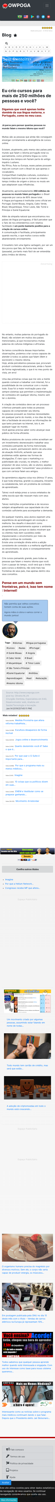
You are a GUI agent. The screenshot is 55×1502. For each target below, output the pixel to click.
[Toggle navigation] (47, 5)
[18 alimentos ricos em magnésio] (27, 1247)
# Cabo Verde (14, 658)
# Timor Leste (33, 663)
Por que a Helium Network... (19, 883)
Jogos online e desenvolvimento (31, 739)
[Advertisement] (27, 294)
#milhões (33, 673)
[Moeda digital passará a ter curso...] (27, 1087)
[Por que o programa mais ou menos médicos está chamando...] (27, 1394)
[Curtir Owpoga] (38, 16)
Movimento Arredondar (27, 801)
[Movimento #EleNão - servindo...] (27, 1001)
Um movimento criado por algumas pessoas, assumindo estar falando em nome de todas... (26, 1022)
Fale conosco (17, 1449)
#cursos (11, 648)
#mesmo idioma (15, 683)
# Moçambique (14, 663)
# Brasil (28, 658)
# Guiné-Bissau (14, 653)
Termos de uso (17, 1456)
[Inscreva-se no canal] (48, 16)
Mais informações (8, 1500)
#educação (41, 678)
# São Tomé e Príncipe (18, 668)
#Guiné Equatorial (16, 673)
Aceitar (5, 1482)
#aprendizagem (14, 678)
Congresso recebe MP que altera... (22, 888)
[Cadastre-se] (27, 851)
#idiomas (17, 643)
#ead (29, 678)
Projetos (13, 1470)
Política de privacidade (21, 1463)
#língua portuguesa (36, 643)
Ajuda (12, 1477)
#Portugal (34, 648)
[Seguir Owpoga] (43, 16)
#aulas (22, 648)
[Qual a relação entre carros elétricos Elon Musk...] (27, 1296)
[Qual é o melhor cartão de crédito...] (27, 1046)
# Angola (30, 653)
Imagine (18, 775)
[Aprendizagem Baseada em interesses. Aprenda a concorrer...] (27, 1344)
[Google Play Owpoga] (32, 16)
